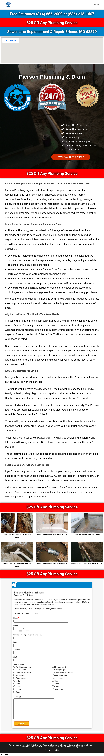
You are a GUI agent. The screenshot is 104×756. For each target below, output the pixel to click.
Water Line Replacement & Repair (55, 745)
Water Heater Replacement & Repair (34, 746)
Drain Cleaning (36, 745)
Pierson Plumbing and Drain (19, 745)
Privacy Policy (78, 746)
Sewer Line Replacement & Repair (81, 745)
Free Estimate (66, 746)
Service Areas (54, 746)
